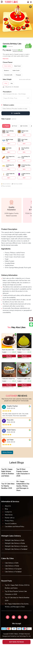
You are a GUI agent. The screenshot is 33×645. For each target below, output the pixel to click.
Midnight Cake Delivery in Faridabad (16, 549)
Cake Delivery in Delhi (11, 563)
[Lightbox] (30, 6)
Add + (8, 135)
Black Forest (17, 66)
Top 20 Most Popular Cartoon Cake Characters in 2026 (16, 593)
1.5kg (5, 83)
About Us (8, 506)
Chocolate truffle (8, 75)
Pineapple (18, 75)
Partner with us (9, 517)
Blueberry (6, 70)
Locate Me (16, 113)
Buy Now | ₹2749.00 (16, 642)
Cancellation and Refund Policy (14, 526)
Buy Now (9, 356)
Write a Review (7, 452)
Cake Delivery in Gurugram (13, 568)
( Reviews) (10, 46)
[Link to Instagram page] (25, 617)
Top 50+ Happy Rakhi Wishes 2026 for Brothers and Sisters (17, 586)
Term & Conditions (11, 523)
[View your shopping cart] (31, 2)
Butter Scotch (16, 70)
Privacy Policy (9, 520)
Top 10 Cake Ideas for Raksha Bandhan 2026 (17, 599)
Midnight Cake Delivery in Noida (15, 543)
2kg (12, 83)
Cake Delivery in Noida (12, 566)
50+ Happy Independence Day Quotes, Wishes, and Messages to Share (17, 605)
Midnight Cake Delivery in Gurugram (16, 546)
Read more (5, 58)
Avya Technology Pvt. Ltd (23, 636)
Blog (6, 509)
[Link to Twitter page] (13, 617)
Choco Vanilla (7, 66)
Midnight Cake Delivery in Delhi (14, 540)
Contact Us (8, 512)
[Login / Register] (28, 2)
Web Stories (9, 515)
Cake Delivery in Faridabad (13, 571)
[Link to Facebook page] (7, 617)
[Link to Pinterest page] (19, 617)
